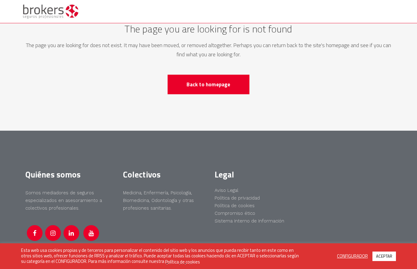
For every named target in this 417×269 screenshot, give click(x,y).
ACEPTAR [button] (384, 256)
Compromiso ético (235, 213)
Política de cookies (235, 205)
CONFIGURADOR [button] (352, 256)
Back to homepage (208, 84)
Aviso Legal (226, 190)
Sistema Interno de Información (249, 221)
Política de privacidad (237, 198)
